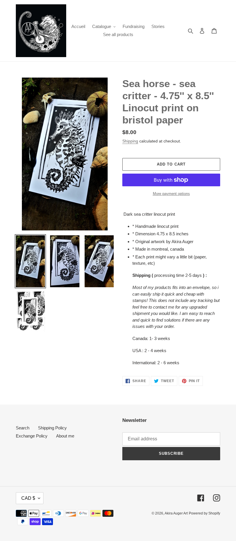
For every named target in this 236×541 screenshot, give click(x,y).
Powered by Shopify (204, 513)
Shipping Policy (52, 427)
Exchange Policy (31, 435)
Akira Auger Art (176, 513)
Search (22, 427)
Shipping (130, 141)
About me (65, 435)
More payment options (171, 193)
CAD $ (28, 498)
